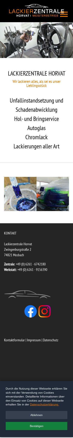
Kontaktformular (14, 340)
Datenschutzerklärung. (44, 404)
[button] (36, 415)
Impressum (34, 340)
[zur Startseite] (36, 15)
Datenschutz (50, 340)
